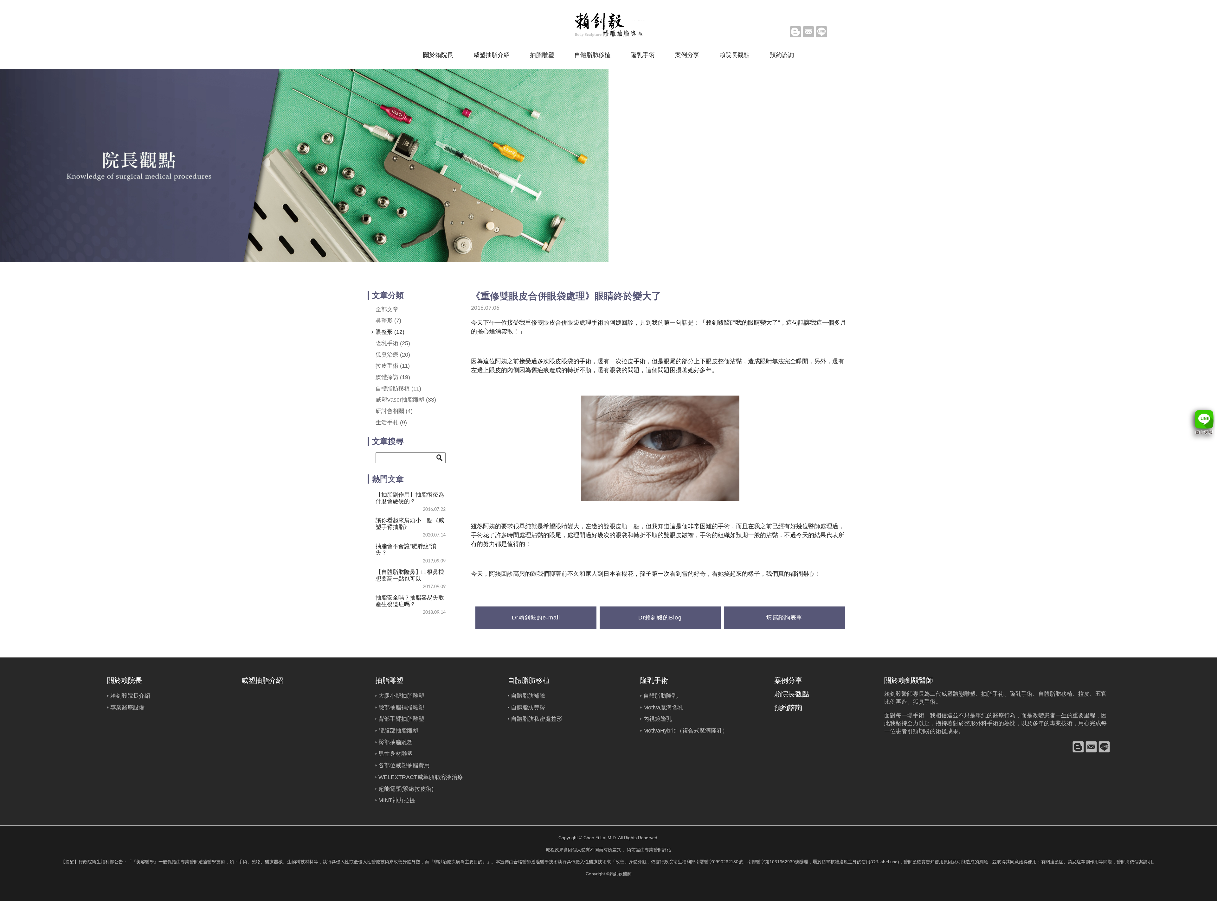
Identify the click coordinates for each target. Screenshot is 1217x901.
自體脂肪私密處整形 (536, 719)
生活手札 (391, 422)
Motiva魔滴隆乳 (663, 707)
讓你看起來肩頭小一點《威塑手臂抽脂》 (410, 523)
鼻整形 (388, 320)
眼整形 (390, 332)
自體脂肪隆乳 (660, 696)
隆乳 (1015, 694)
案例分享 (687, 55)
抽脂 (987, 694)
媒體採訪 (393, 377)
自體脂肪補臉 (528, 696)
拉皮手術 (393, 366)
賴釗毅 (892, 694)
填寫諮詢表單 (784, 617)
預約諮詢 (782, 55)
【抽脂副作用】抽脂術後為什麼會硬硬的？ (410, 498)
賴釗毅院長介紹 (130, 696)
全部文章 (387, 309)
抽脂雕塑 (542, 55)
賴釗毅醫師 (721, 322)
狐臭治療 (393, 355)
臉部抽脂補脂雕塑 (401, 707)
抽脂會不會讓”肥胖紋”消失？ (406, 549)
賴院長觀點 (734, 55)
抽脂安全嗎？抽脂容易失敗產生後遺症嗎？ (410, 600)
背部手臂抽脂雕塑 (401, 719)
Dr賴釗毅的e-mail (536, 617)
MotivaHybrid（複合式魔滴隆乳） (685, 730)
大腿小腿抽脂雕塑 (401, 696)
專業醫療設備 (127, 707)
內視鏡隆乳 (657, 719)
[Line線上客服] (1201, 423)
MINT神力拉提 (396, 800)
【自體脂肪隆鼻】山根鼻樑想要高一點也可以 (410, 575)
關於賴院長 (438, 55)
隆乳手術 (643, 55)
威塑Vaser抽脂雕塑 (406, 400)
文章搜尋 (388, 441)
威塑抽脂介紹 (491, 55)
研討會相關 (394, 411)
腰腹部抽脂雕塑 (398, 730)
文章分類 (388, 295)
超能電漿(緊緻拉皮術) (406, 789)
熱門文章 (388, 478)
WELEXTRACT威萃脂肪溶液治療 (420, 777)
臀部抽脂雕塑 (395, 742)
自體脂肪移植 (592, 55)
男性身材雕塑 (395, 754)
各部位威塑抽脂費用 (404, 765)
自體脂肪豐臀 (528, 707)
